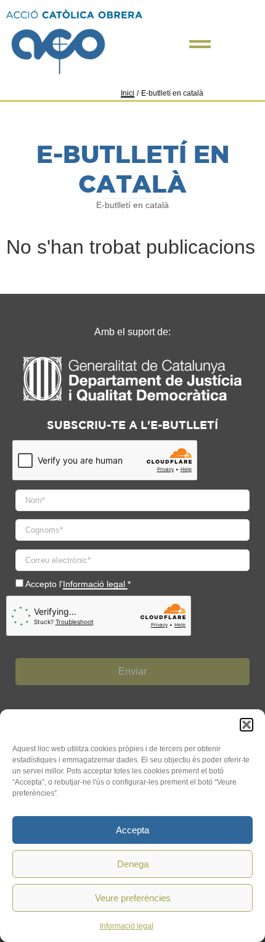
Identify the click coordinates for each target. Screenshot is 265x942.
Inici (127, 93)
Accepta (132, 830)
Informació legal (126, 926)
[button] (246, 725)
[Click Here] (200, 44)
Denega (133, 864)
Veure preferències (133, 898)
